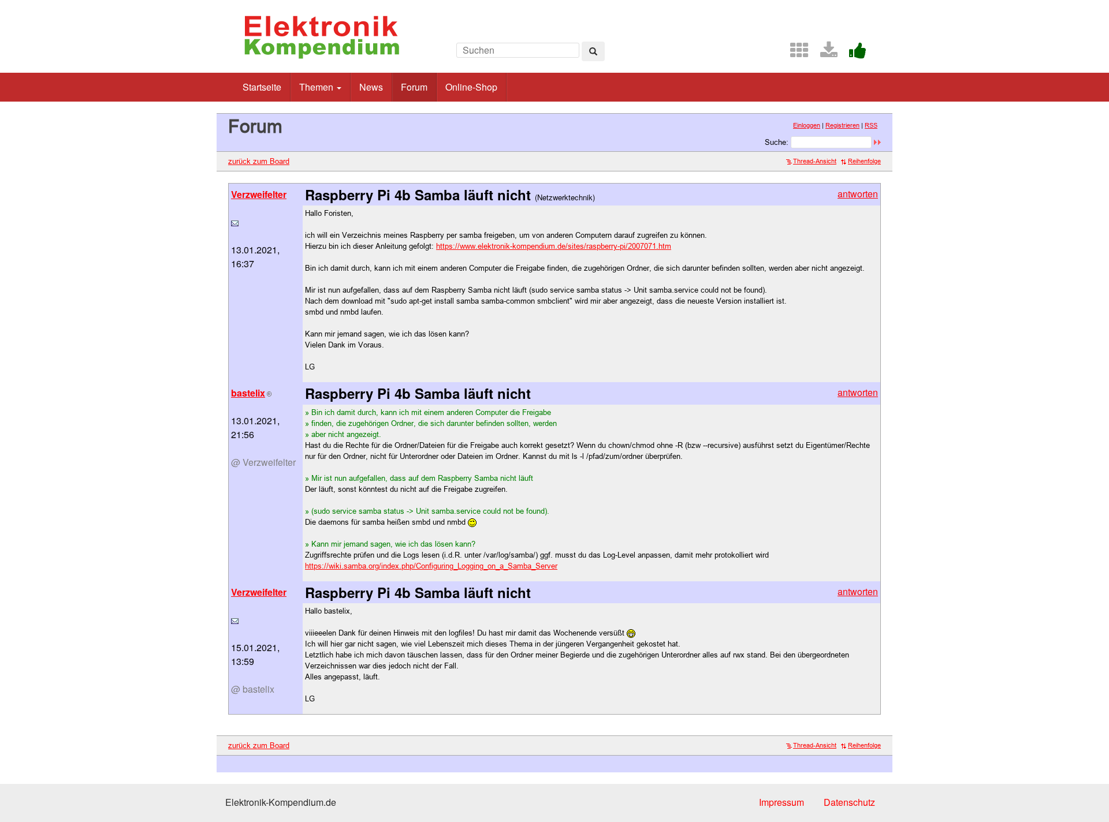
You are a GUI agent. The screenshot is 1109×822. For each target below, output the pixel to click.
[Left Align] (593, 51)
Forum (414, 87)
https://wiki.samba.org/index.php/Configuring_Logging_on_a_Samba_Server (431, 565)
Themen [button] (317, 87)
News (371, 87)
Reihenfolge (864, 161)
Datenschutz (849, 802)
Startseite (262, 87)
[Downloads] (824, 53)
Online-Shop (471, 87)
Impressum (781, 802)
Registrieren (842, 125)
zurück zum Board (258, 161)
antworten (858, 193)
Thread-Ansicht (814, 161)
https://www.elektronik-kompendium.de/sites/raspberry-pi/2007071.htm (553, 246)
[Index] (795, 53)
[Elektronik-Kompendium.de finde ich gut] (853, 53)
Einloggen (806, 125)
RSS (871, 125)
